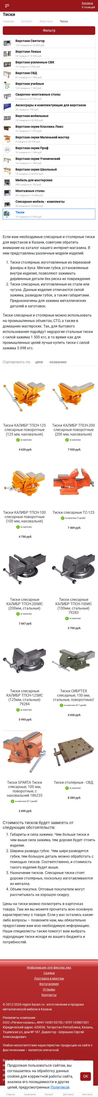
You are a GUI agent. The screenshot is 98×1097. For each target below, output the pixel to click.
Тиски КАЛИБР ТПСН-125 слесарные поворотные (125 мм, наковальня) (24, 429)
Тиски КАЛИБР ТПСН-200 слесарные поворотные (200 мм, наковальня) (73, 429)
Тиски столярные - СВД (73, 782)
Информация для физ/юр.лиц (49, 967)
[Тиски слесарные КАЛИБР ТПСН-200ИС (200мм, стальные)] (24, 569)
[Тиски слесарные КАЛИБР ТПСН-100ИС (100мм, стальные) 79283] (73, 569)
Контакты (49, 995)
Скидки (49, 973)
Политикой (60, 1087)
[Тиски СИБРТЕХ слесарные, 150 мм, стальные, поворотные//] (73, 660)
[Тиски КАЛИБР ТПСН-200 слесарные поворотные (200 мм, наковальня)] (73, 395)
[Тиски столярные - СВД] (73, 752)
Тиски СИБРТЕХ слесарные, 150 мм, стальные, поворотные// (73, 695)
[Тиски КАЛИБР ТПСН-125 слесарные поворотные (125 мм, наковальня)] (24, 395)
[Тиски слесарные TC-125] (73, 482)
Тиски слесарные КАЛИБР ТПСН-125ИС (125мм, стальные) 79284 (24, 697)
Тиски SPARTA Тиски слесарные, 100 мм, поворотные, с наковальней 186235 (24, 789)
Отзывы (49, 989)
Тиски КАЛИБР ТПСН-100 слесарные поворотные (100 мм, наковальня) (24, 516)
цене (39, 362)
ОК (85, 1076)
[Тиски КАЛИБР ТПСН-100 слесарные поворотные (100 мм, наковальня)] (24, 482)
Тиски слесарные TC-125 (73, 512)
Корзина (87, 3)
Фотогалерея (49, 984)
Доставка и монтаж (49, 978)
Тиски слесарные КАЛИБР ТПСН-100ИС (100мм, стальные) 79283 (73, 606)
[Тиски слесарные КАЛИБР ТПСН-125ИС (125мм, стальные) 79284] (24, 660)
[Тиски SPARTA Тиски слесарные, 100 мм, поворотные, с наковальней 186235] (24, 752)
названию (58, 362)
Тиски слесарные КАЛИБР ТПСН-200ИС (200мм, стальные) (24, 603)
